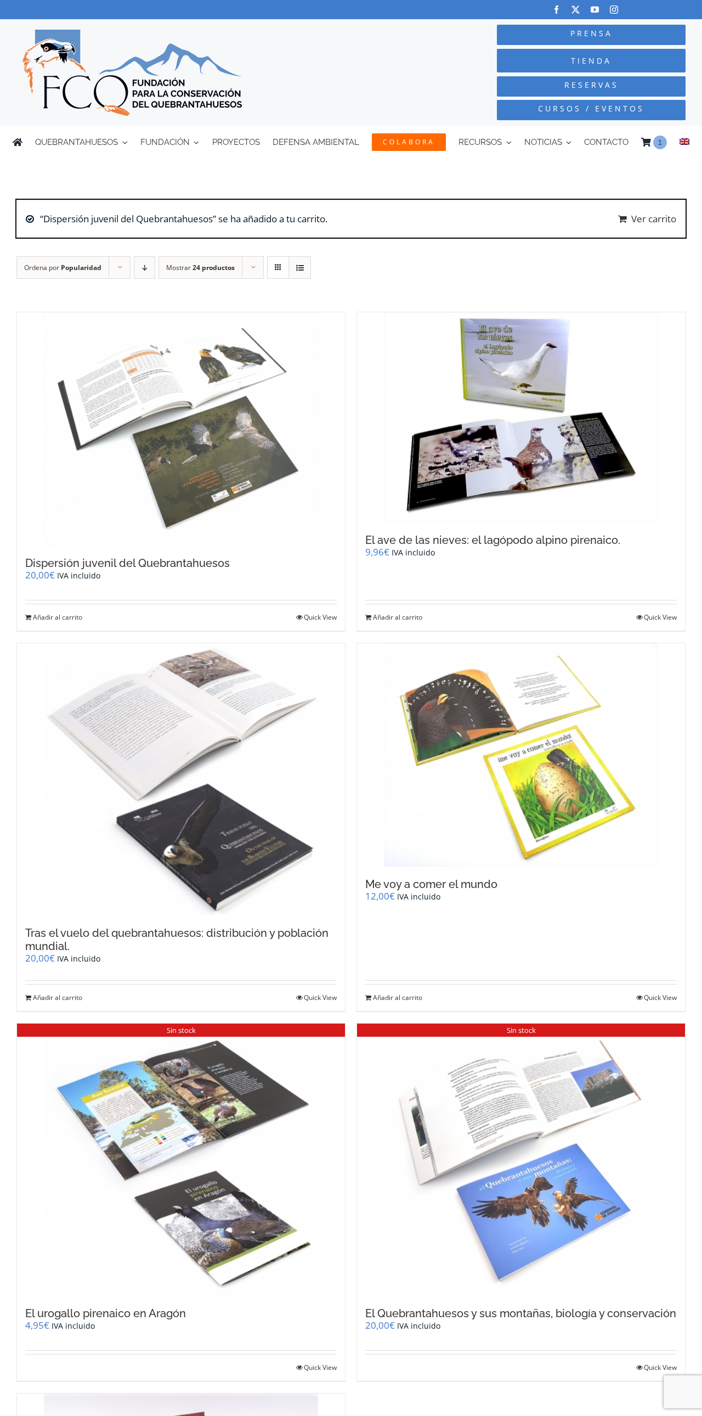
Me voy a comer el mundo (431, 884)
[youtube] (595, 9)
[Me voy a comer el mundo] (521, 755)
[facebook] (556, 9)
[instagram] (614, 9)
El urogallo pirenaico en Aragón (105, 1313)
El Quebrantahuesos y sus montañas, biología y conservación (520, 1313)
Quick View (320, 617)
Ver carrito (653, 218)
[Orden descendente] (144, 267)
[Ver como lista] (299, 267)
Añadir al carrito (57, 617)
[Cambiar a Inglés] (684, 142)
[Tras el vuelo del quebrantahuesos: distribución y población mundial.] (181, 779)
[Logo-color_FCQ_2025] (132, 34)
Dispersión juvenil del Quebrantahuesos (127, 563)
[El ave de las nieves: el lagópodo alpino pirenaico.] (521, 417)
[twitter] (575, 9)
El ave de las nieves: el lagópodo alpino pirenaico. (492, 540)
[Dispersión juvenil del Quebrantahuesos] (181, 429)
